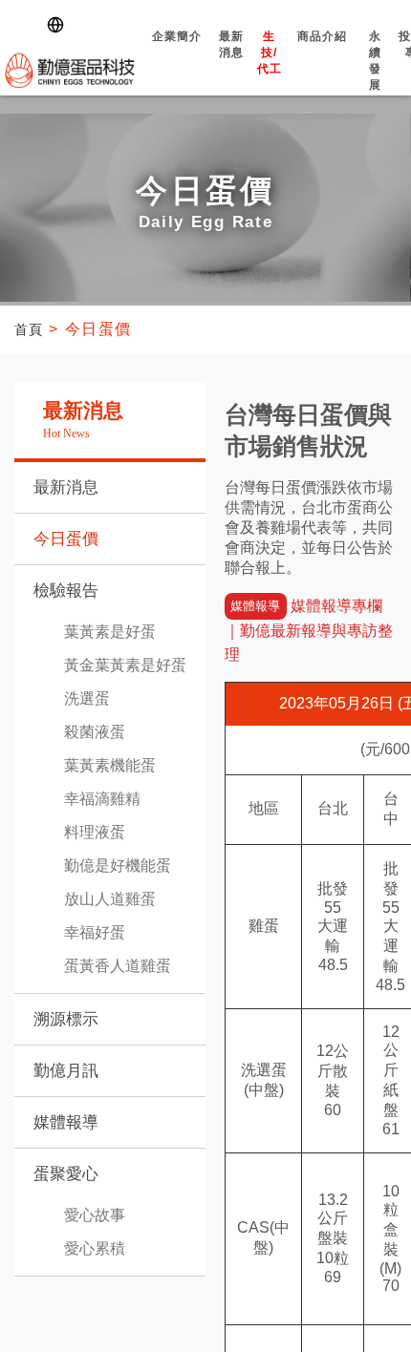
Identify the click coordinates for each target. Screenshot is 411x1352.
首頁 (31, 329)
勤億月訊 (65, 1071)
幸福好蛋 (94, 932)
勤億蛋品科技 (52, 68)
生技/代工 (235, 62)
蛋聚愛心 (65, 1174)
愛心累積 (94, 1248)
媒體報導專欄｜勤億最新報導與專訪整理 (309, 630)
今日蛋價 (65, 539)
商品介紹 (288, 46)
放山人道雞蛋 (110, 899)
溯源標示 (65, 1019)
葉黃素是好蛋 (110, 631)
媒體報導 (65, 1122)
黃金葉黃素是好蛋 (125, 665)
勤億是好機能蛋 (117, 865)
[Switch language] (59, 24)
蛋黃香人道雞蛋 (117, 966)
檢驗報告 (65, 590)
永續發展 (341, 71)
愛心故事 (94, 1215)
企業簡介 (142, 46)
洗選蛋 (87, 698)
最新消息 (197, 54)
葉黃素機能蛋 (110, 765)
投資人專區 (383, 61)
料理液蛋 (94, 832)
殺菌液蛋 (94, 732)
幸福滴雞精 (102, 799)
